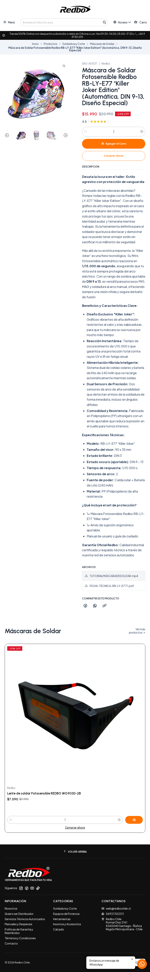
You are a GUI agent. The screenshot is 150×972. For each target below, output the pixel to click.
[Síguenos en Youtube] (32, 888)
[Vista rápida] (138, 714)
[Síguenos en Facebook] (27, 888)
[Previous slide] (8, 135)
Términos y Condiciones (20, 938)
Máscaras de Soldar (102, 44)
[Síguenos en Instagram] (21, 888)
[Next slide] (65, 135)
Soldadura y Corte (73, 44)
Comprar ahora (75, 827)
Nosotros (11, 908)
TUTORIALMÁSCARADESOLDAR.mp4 (114, 576)
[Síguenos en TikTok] (38, 888)
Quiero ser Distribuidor (19, 913)
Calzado (58, 929)
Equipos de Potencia (66, 913)
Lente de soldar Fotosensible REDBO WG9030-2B (44, 793)
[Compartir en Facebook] (85, 605)
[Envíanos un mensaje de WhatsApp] (142, 964)
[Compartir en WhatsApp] (95, 605)
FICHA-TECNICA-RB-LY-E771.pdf (112, 586)
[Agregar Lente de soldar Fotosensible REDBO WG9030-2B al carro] (134, 820)
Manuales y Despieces (18, 924)
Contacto (11, 943)
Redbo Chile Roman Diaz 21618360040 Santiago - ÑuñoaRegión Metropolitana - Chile (124, 924)
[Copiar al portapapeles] (104, 605)
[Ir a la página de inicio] (75, 10)
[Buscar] (104, 22)
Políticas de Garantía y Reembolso (19, 931)
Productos (50, 44)
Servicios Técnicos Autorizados (25, 919)
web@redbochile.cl (118, 908)
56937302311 (115, 913)
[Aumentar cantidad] (141, 131)
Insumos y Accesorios (67, 924)
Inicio (35, 44)
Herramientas (62, 919)
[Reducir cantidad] (85, 131)
